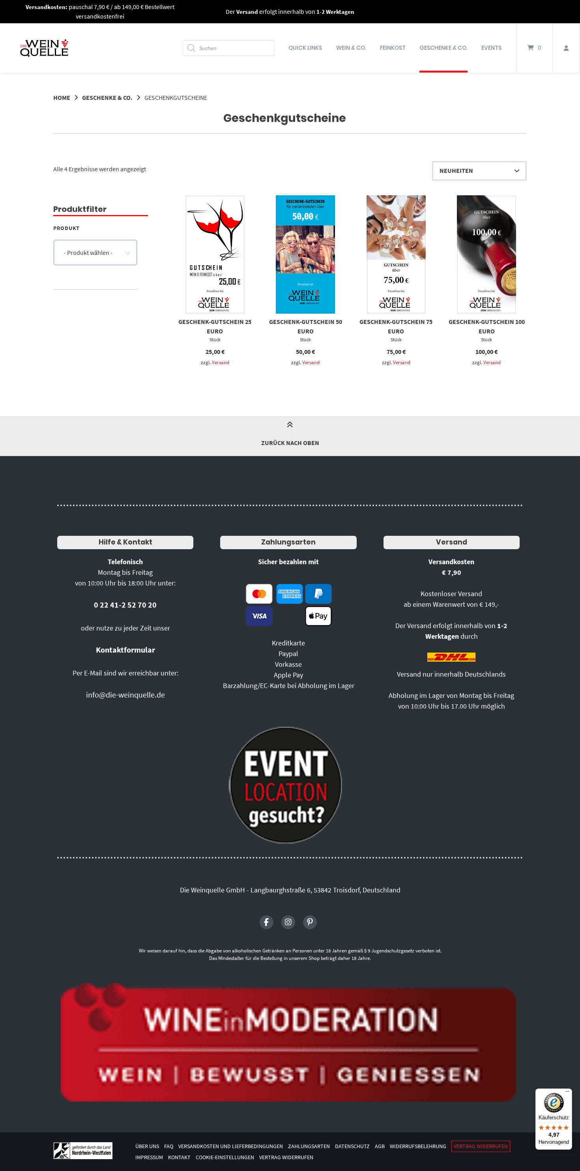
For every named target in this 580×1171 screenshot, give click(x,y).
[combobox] (95, 252)
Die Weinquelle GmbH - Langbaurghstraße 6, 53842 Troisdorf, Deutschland (290, 889)
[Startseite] (44, 48)
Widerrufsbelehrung (418, 1146)
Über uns (147, 1146)
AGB (380, 1146)
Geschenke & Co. (443, 48)
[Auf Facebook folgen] (266, 922)
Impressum (149, 1157)
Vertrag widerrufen (481, 1146)
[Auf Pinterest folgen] (310, 922)
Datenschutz (352, 1146)
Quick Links (305, 48)
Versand (220, 362)
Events (491, 48)
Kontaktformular (125, 650)
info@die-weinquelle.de (125, 695)
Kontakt (179, 1157)
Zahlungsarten (288, 542)
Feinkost (393, 48)
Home (61, 97)
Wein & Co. (351, 48)
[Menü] (567, 1093)
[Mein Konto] (566, 48)
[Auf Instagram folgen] (288, 922)
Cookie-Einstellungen (225, 1157)
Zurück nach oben (290, 443)
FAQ (168, 1146)
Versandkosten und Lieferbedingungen (230, 1146)
